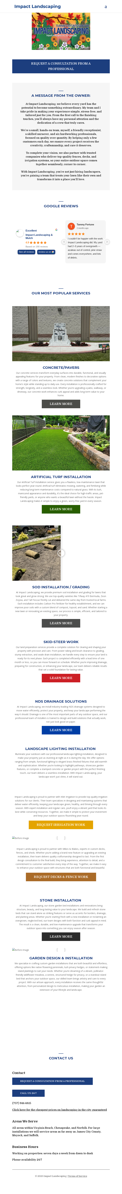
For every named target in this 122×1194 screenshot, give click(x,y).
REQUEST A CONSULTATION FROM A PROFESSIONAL (61, 66)
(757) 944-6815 (21, 1103)
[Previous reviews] (64, 242)
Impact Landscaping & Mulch (39, 236)
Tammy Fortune (85, 224)
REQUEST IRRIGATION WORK (61, 825)
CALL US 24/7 (28, 1093)
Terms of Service (77, 1176)
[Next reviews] (107, 242)
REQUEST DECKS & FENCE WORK (61, 877)
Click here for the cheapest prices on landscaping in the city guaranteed (59, 1109)
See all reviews (26, 252)
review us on (44, 252)
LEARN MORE (61, 404)
